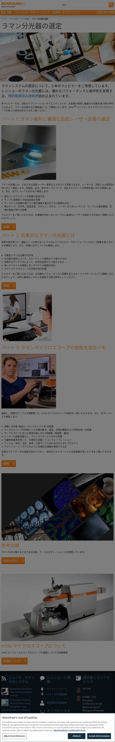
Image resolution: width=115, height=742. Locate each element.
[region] (57, 727)
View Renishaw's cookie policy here (69, 730)
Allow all (77, 736)
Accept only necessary (99, 736)
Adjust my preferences (14, 736)
